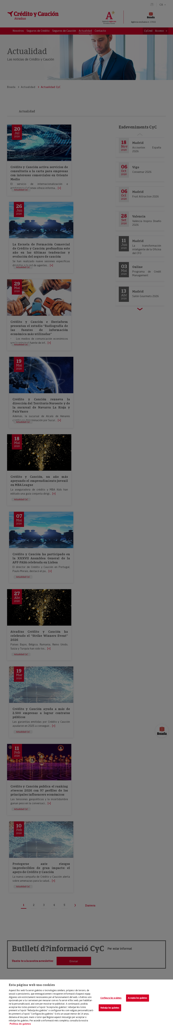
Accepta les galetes (137, 998)
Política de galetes (20, 1023)
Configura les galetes (111, 998)
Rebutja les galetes (110, 1007)
